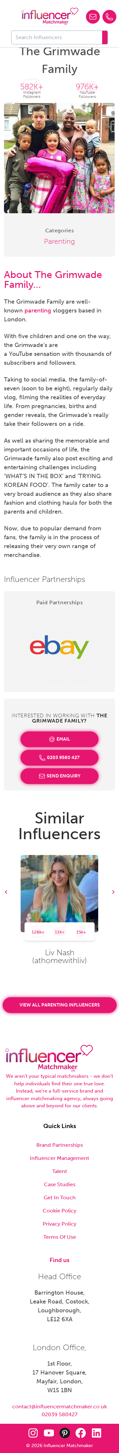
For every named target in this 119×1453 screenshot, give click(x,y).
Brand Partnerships (59, 1145)
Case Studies (59, 1184)
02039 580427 (59, 1414)
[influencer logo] (49, 17)
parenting (37, 310)
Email (63, 739)
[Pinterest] (65, 1433)
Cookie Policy (59, 1211)
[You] (49, 1433)
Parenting (59, 241)
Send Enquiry (63, 776)
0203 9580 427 (63, 757)
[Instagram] (33, 1433)
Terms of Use (59, 1237)
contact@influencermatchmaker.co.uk (59, 1406)
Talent (59, 1171)
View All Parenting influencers (60, 1005)
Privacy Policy (59, 1224)
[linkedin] (96, 1433)
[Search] (105, 37)
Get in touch (60, 1197)
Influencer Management (59, 1158)
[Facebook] (80, 1433)
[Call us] (109, 17)
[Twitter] (17, 1433)
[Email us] (93, 17)
